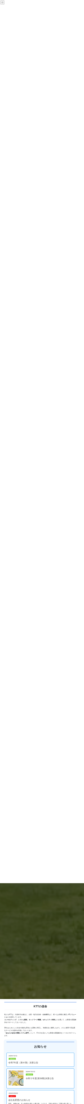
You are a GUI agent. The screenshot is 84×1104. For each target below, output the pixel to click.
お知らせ (12, 1096)
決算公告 (12, 1059)
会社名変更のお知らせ (19, 1099)
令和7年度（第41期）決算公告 (23, 1062)
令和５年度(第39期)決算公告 (40, 1078)
